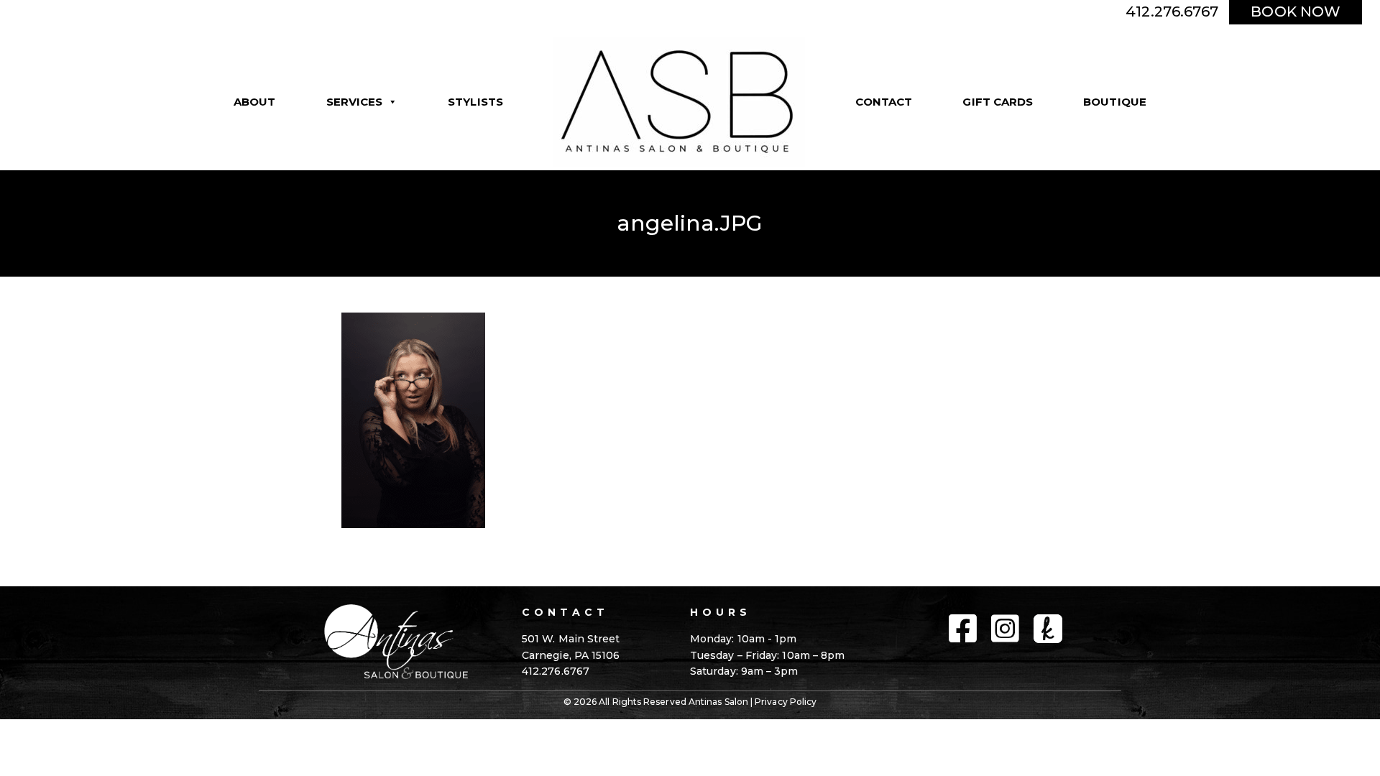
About (254, 101)
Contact (884, 101)
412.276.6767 (1172, 11)
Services (354, 101)
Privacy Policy (785, 701)
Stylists (475, 101)
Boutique (1114, 101)
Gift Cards (997, 101)
